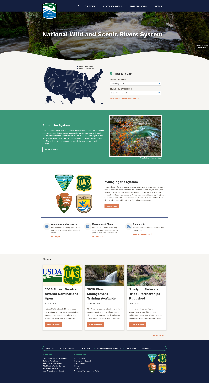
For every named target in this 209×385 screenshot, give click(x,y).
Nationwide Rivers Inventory (109, 348)
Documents (131, 348)
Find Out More (51, 149)
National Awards (67, 348)
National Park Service (51, 361)
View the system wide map (123, 98)
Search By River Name (121, 89)
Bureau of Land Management (54, 358)
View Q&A (55, 237)
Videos (77, 368)
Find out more (53, 325)
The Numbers (85, 348)
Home (78, 6)
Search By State (118, 80)
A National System (113, 6)
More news (158, 335)
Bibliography (79, 358)
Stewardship (79, 363)
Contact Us (49, 348)
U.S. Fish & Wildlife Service (53, 366)
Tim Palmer (202, 47)
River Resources (138, 6)
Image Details (201, 45)
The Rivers (90, 6)
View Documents (141, 234)
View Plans (97, 237)
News (76, 366)
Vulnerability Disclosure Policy (87, 371)
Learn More (112, 206)
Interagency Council (82, 361)
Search (158, 6)
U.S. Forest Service (50, 368)
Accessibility (147, 348)
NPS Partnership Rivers (52, 363)
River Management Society (53, 371)
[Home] (49, 11)
